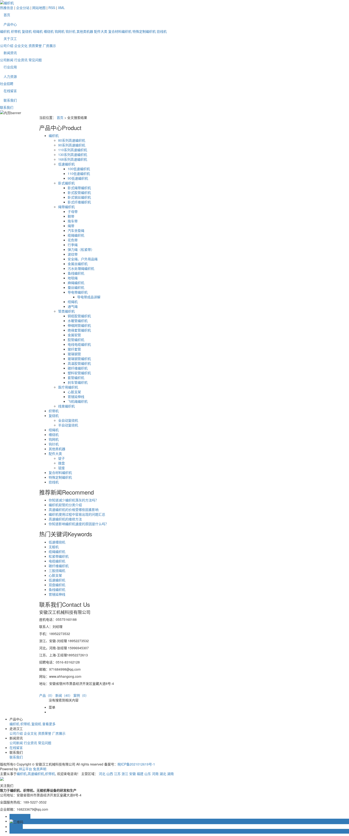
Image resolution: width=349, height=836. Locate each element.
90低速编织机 (78, 178)
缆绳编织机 (76, 235)
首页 (7, 14)
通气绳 (73, 306)
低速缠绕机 (57, 542)
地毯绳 (73, 278)
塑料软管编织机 (79, 372)
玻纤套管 (74, 349)
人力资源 (10, 76)
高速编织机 (36, 773)
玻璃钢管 (74, 353)
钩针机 (70, 31)
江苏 (117, 773)
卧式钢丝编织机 (79, 197)
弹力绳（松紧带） (81, 249)
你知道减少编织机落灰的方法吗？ (74, 500)
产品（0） (46, 695)
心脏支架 (74, 391)
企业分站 (22, 7)
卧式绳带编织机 (79, 187)
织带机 (16, 31)
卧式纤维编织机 (79, 202)
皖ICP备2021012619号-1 (136, 764)
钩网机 (60, 31)
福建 (140, 773)
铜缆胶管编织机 (79, 315)
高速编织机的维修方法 (65, 519)
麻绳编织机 (76, 282)
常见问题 (35, 59)
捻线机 (162, 31)
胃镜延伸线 (76, 396)
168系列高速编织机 (72, 159)
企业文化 (21, 45)
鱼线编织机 (76, 273)
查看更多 (49, 723)
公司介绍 (6, 45)
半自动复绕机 (68, 425)
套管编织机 (76, 377)
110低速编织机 (79, 173)
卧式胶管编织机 (79, 192)
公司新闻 (6, 59)
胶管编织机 (76, 339)
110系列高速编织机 (72, 149)
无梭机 (54, 546)
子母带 (73, 211)
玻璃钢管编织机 (79, 358)
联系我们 (10, 100)
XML (61, 7)
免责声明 (39, 768)
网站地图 (39, 7)
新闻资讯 (10, 52)
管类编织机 (66, 311)
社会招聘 (6, 83)
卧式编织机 (66, 183)
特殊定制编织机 (144, 31)
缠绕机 (49, 31)
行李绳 (73, 244)
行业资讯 (21, 59)
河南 (155, 773)
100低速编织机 (79, 168)
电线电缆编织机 (79, 344)
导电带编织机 (78, 292)
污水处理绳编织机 (81, 268)
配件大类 (100, 31)
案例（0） (81, 695)
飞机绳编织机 (78, 401)
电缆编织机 (57, 561)
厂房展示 (49, 45)
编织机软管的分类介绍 (65, 504)
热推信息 (6, 7)
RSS (51, 7)
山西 (109, 773)
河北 (102, 773)
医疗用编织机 (68, 387)
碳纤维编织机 (78, 368)
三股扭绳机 (57, 570)
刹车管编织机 (78, 382)
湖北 (163, 773)
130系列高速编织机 (72, 154)
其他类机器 (84, 31)
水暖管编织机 (78, 320)
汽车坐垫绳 (76, 230)
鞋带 (71, 216)
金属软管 (74, 334)
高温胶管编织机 (79, 363)
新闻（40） (63, 695)
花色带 (73, 240)
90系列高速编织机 (71, 145)
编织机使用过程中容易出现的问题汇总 (77, 514)
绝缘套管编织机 (79, 330)
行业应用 (10, 67)
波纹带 (73, 254)
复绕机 (27, 31)
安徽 (132, 773)
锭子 (61, 458)
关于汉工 (10, 38)
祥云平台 (25, 768)
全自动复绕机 (68, 420)
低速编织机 (66, 164)
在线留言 (10, 90)
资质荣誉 (35, 45)
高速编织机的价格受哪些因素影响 (74, 509)
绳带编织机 (66, 206)
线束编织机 (66, 406)
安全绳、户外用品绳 (83, 259)
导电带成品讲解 (88, 296)
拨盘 (61, 463)
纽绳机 (38, 31)
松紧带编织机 (59, 556)
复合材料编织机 (120, 31)
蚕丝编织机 (76, 287)
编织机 (5, 31)
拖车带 (73, 221)
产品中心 (10, 24)
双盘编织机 (57, 584)
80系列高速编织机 (71, 140)
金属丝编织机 (78, 263)
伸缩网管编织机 (79, 325)
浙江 (125, 773)
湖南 (170, 773)
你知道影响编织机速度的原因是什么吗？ (78, 523)
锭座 (61, 467)
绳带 (71, 225)
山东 (147, 773)
